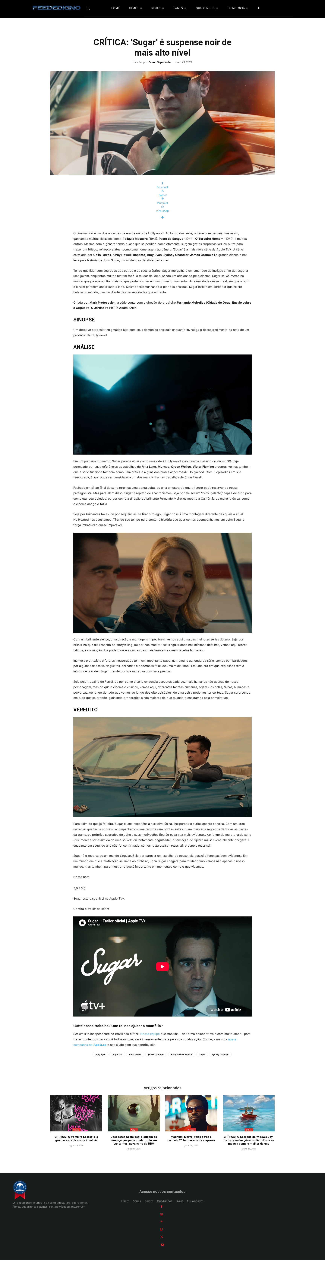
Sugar (202, 1054)
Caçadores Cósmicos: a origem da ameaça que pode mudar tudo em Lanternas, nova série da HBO (134, 1140)
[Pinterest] (161, 1221)
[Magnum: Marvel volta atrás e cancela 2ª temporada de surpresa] (191, 1113)
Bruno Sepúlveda (160, 62)
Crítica (76, 1129)
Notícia (191, 1129)
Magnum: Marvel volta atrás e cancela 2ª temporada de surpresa (191, 1138)
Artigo (134, 1129)
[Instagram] (161, 1214)
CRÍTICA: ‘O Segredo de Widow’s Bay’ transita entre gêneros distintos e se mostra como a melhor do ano (248, 1140)
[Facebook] (161, 1206)
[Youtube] (162, 1244)
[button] (96, 8)
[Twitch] (161, 1229)
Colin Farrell (135, 1054)
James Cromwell (156, 1054)
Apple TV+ (117, 1054)
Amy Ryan (101, 1054)
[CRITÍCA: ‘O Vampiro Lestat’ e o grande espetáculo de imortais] (76, 1113)
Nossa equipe (150, 1034)
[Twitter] (161, 1236)
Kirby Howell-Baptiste (181, 1054)
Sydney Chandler (220, 1054)
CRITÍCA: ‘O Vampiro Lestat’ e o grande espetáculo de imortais (76, 1138)
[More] (162, 217)
